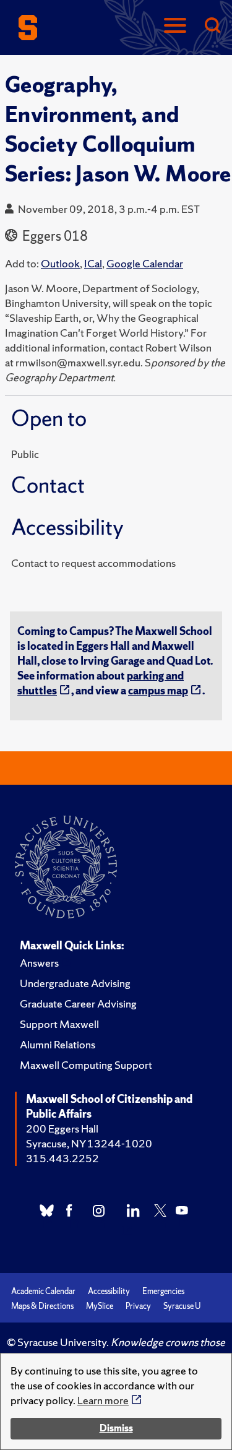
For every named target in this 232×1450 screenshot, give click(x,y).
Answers (39, 963)
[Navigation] (175, 26)
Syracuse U (181, 1306)
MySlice (99, 1306)
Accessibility (109, 1291)
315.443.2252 (62, 1158)
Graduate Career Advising (78, 1003)
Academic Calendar (43, 1291)
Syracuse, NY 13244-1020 (89, 1143)
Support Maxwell (59, 1024)
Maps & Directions (42, 1306)
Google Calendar (144, 263)
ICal (93, 263)
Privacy (138, 1306)
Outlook (60, 263)
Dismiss (116, 1428)
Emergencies (163, 1291)
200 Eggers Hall (62, 1128)
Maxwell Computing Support (86, 1065)
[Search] (212, 26)
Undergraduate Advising (75, 983)
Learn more (103, 1400)
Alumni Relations (57, 1044)
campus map (158, 690)
